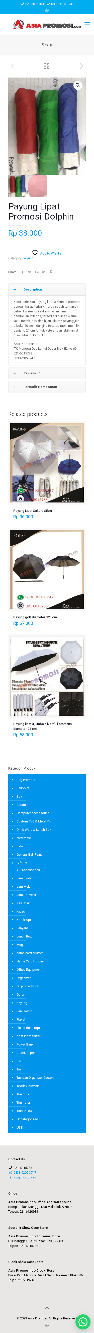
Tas (19, 1069)
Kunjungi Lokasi (25, 1177)
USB (20, 1127)
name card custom (30, 953)
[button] (77, 85)
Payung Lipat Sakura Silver (32, 511)
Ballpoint (23, 788)
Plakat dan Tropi (28, 1028)
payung (28, 258)
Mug (20, 945)
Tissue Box (24, 1111)
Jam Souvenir (26, 895)
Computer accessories (33, 813)
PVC (19, 1061)
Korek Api (24, 920)
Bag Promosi (26, 780)
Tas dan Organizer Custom (36, 1077)
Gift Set (22, 863)
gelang (22, 846)
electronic (24, 838)
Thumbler (23, 1102)
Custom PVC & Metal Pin (34, 821)
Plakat (21, 1019)
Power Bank (25, 1044)
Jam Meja (24, 886)
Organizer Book (28, 986)
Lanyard (22, 928)
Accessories (31, 870)
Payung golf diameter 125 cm (35, 617)
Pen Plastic (24, 1011)
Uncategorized (27, 1119)
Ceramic (22, 805)
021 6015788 (34, 4)
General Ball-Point (29, 854)
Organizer (24, 978)
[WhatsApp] (47, 10)
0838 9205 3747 (62, 4)
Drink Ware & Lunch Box (34, 830)
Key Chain (24, 903)
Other (20, 994)
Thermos (23, 1094)
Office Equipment (29, 969)
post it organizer (28, 1036)
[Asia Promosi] (47, 24)
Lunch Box (24, 936)
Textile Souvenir (28, 1086)
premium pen (26, 1053)
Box (19, 796)
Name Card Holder (30, 961)
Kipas (21, 911)
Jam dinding (26, 878)
